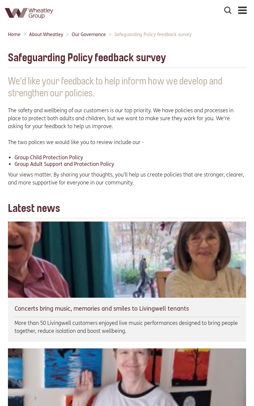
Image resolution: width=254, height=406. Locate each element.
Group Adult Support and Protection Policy (64, 164)
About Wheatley (46, 34)
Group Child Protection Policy (49, 157)
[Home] (29, 21)
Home (14, 34)
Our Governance (89, 34)
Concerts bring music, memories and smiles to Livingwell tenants (102, 308)
